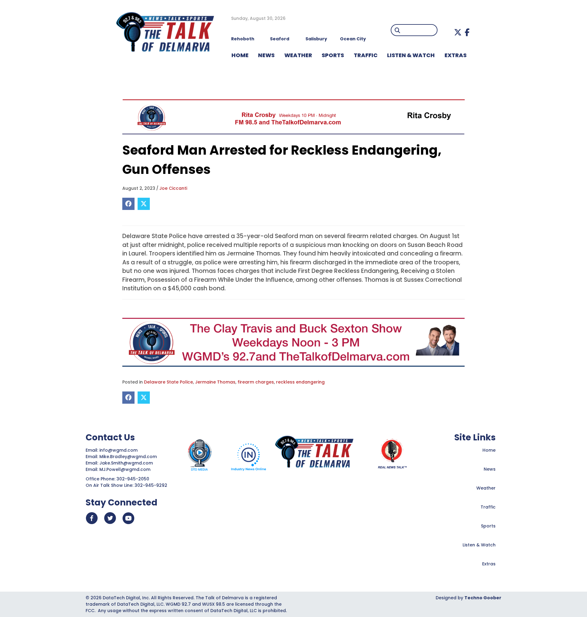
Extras (489, 564)
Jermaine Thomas (215, 382)
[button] (458, 32)
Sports (333, 55)
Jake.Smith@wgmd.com (126, 463)
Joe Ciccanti (173, 188)
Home (489, 450)
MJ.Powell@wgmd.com (126, 469)
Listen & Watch (479, 545)
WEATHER (298, 55)
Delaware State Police (168, 382)
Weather (486, 488)
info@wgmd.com (119, 450)
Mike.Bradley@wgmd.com (128, 457)
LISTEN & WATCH (411, 55)
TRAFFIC (366, 55)
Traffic (488, 507)
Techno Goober (482, 598)
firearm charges (256, 382)
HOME (240, 55)
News (490, 469)
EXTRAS (456, 55)
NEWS (266, 55)
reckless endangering (300, 382)
